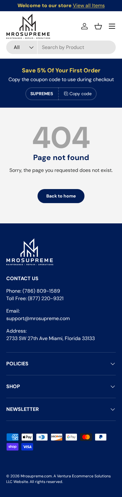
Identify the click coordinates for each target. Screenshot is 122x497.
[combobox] (61, 47)
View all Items (89, 5)
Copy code (80, 93)
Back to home (61, 196)
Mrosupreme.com (36, 476)
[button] (98, 26)
